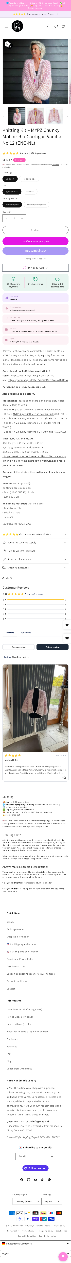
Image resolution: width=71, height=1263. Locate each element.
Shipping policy (46, 1231)
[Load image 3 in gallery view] (54, 116)
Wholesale (12, 1038)
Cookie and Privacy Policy (20, 959)
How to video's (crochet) (20, 1024)
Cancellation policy (47, 1236)
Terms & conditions (17, 981)
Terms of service (29, 1231)
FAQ (9, 1053)
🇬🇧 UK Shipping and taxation (22, 944)
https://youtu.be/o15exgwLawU (28, 375)
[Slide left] (3, 116)
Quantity (6, 211)
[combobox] (35, 1243)
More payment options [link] (35, 258)
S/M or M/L (13, 192)
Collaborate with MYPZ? (19, 1068)
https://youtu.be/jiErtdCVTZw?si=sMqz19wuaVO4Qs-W (38, 379)
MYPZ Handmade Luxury (23, 1226)
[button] (6, 26)
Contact (11, 988)
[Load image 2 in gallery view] (35, 116)
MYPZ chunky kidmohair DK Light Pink (33, 418)
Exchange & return (16, 929)
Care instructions (16, 966)
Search (10, 921)
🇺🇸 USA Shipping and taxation (22, 951)
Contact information (27, 1236)
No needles (14, 205)
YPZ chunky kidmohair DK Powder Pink (35, 422)
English (12, 179)
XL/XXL (31, 192)
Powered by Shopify (41, 1226)
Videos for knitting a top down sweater (27, 1031)
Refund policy (59, 1226)
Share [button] (9, 577)
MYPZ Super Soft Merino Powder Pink (33, 413)
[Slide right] (67, 116)
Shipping (55, 164)
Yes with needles (38, 205)
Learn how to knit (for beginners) (24, 1009)
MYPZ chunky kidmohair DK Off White (32, 431)
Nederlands (31, 179)
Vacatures (12, 1046)
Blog (9, 1061)
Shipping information (18, 936)
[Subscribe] (52, 1156)
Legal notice (61, 1231)
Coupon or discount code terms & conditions (31, 973)
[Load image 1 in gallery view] (16, 116)
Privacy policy (13, 1231)
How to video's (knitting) (20, 1016)
